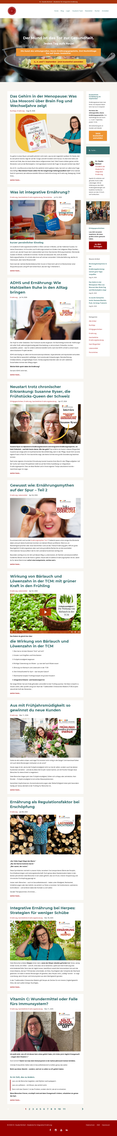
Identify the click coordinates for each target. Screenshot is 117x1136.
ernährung (20, 111)
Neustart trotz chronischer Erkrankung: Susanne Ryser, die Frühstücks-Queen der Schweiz (40, 391)
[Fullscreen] (79, 632)
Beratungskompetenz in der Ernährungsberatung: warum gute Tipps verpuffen (98, 269)
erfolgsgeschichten (16, 401)
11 (64, 1108)
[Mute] (71, 632)
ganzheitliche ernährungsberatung (30, 197)
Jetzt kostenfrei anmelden (98, 135)
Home (56, 11)
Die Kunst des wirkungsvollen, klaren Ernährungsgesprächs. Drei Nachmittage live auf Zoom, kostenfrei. (58, 52)
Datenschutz (90, 1125)
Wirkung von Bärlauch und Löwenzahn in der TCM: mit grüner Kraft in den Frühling (43, 581)
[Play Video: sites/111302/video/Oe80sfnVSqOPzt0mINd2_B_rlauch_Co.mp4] (45, 612)
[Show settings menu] (75, 632)
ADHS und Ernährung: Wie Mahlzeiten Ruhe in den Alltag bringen (38, 287)
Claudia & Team (77, 11)
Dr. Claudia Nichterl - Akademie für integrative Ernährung (58, 2)
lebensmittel (22, 495)
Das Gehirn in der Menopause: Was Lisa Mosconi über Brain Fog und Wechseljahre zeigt (43, 101)
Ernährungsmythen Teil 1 (39, 540)
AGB (98, 1125)
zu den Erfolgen (98, 245)
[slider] (44, 632)
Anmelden (105, 11)
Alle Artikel (92, 321)
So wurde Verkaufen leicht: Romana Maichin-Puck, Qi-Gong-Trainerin (98, 300)
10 (59, 1108)
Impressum (106, 1125)
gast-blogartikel (94, 344)
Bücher (97, 11)
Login (68, 11)
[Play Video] (12, 632)
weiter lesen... (15, 180)
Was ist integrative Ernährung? (40, 192)
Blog (62, 11)
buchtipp (13, 111)
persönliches (47, 197)
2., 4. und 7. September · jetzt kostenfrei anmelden (58, 62)
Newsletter (89, 11)
